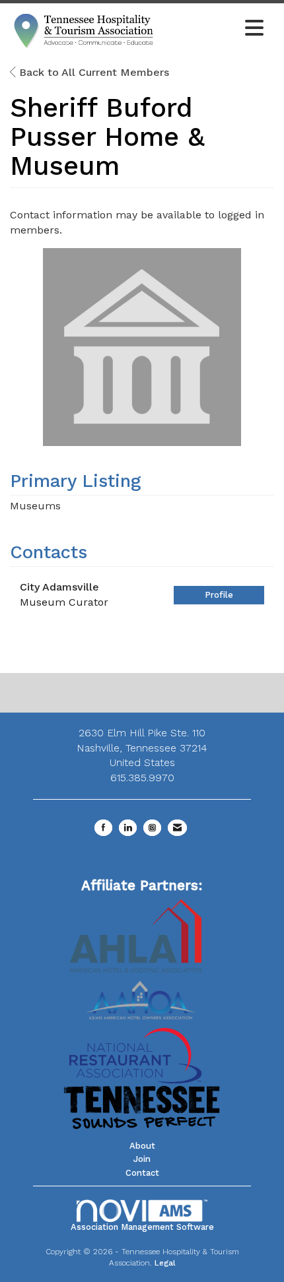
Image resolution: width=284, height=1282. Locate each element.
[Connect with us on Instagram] (152, 827)
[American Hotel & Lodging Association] (135, 934)
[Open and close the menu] (214, 29)
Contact (142, 1173)
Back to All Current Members (92, 72)
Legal (165, 1262)
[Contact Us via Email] (177, 827)
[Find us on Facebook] (103, 827)
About (142, 1146)
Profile (219, 595)
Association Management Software (142, 1227)
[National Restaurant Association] (135, 1054)
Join (142, 1159)
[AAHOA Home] (142, 995)
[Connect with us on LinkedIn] (128, 827)
